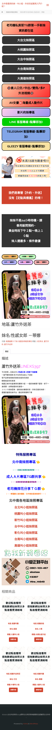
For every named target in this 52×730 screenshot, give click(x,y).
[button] (46, 274)
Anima (25, 724)
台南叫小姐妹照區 (26, 539)
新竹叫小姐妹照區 (26, 520)
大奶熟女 (39, 341)
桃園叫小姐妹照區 (26, 513)
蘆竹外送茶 (8, 344)
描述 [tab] (6, 351)
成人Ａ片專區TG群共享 (23, 477)
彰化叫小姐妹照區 (26, 532)
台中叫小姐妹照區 (26, 526)
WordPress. (34, 724)
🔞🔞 (26, 90)
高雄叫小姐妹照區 (26, 545)
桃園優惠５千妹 (12, 341)
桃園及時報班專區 (12, 12)
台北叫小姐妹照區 (26, 507)
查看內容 (13, 639)
